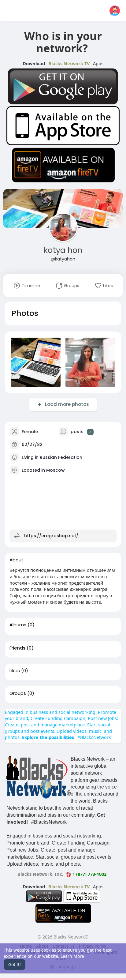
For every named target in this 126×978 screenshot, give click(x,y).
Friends (17, 648)
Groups (17, 693)
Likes (14, 670)
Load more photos (67, 404)
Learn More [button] (72, 956)
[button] (115, 10)
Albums (17, 624)
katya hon (63, 250)
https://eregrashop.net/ (51, 536)
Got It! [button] (14, 964)
